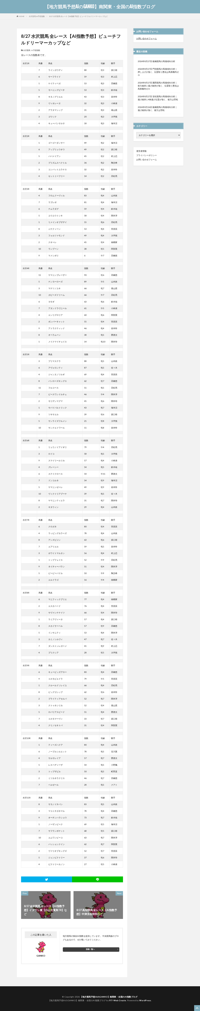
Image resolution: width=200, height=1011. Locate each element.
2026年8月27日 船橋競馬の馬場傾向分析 (156, 61)
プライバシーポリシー (146, 155)
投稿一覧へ (90, 949)
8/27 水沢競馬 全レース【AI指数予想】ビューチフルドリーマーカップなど (78, 16)
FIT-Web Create (117, 1000)
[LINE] (97, 879)
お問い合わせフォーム (146, 38)
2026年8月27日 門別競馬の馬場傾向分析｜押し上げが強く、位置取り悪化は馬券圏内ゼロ (158, 72)
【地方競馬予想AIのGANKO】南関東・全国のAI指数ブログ (100, 6)
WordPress (145, 1000)
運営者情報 (141, 151)
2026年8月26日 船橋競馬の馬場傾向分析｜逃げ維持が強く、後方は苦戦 (157, 108)
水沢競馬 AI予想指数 (37, 16)
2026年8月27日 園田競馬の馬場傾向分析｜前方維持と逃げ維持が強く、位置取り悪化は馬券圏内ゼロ (158, 85)
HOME (21, 16)
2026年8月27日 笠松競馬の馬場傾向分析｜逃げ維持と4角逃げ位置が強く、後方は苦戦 (158, 98)
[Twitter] (46, 879)
